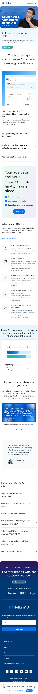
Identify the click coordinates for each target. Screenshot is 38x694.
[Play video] (19, 17)
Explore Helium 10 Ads (9, 238)
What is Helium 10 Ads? (12, 551)
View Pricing (7, 47)
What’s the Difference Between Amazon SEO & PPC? (15, 532)
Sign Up (19, 211)
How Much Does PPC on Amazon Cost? (15, 505)
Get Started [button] (30, 3)
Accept (29, 691)
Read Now (30, 424)
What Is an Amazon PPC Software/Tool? (12, 495)
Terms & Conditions (19, 682)
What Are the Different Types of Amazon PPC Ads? (15, 522)
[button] (16, 429)
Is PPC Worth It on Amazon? (13, 513)
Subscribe (19, 629)
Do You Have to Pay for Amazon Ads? (15, 485)
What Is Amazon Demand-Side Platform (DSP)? (14, 543)
